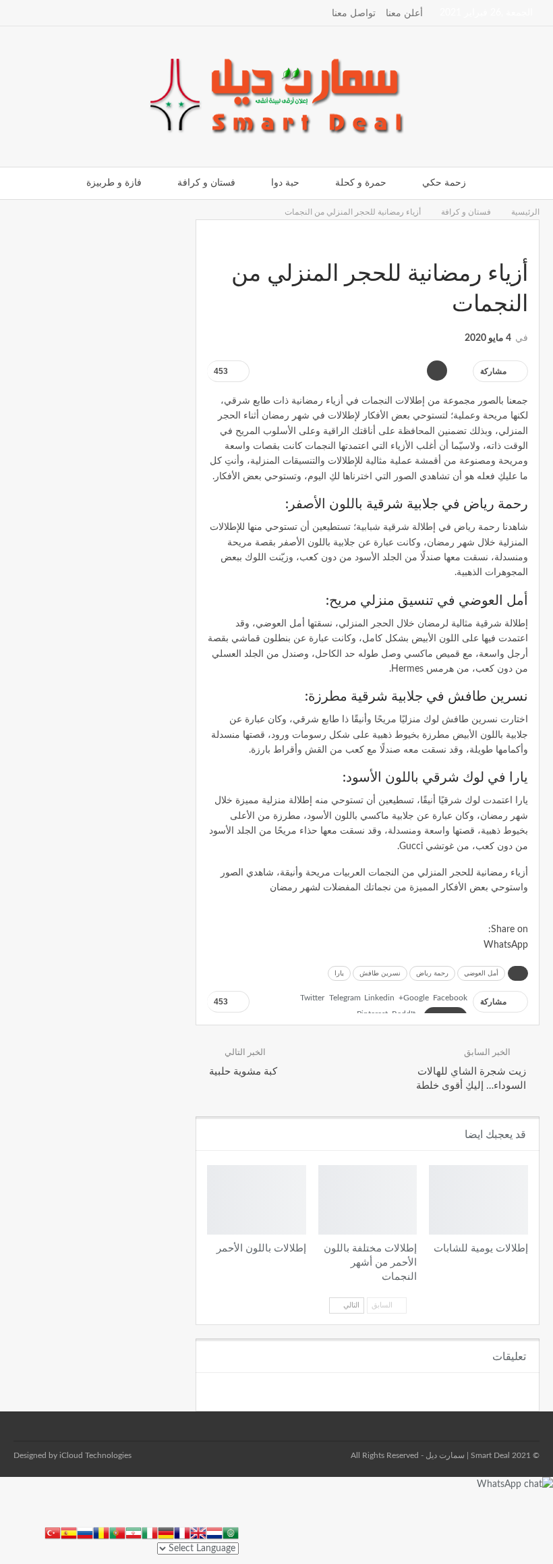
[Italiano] (150, 1532)
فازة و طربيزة (114, 183)
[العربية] (231, 1532)
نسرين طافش (380, 973)
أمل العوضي (481, 973)
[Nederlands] (214, 1532)
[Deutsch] (166, 1532)
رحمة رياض (432, 973)
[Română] (101, 1532)
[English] (198, 1532)
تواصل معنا (354, 13)
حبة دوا (285, 183)
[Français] (182, 1532)
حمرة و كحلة (360, 183)
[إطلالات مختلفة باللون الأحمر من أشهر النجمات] (367, 1200)
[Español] (69, 1532)
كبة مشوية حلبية (243, 1072)
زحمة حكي (444, 183)
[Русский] (85, 1532)
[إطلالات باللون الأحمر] (256, 1200)
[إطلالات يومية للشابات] (478, 1200)
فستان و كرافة (206, 183)
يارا (339, 973)
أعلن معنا (404, 13)
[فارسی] (133, 1532)
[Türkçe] (53, 1532)
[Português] (117, 1532)
